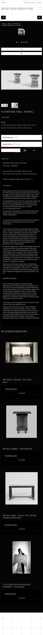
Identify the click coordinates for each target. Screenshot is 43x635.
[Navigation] (3, 17)
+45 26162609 (17, 622)
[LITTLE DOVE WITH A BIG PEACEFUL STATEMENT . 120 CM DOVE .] (21, 561)
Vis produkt (21, 393)
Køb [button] (34, 150)
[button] (21, 49)
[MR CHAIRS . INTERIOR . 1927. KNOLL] (21, 356)
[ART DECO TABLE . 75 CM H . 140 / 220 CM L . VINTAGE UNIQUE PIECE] (21, 492)
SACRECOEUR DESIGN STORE (17, 8)
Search (39, 2)
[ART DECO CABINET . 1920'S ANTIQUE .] (21, 425)
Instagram (22, 627)
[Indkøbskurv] (39, 17)
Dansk (3, 2)
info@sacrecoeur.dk (25, 624)
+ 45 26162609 (35, 622)
